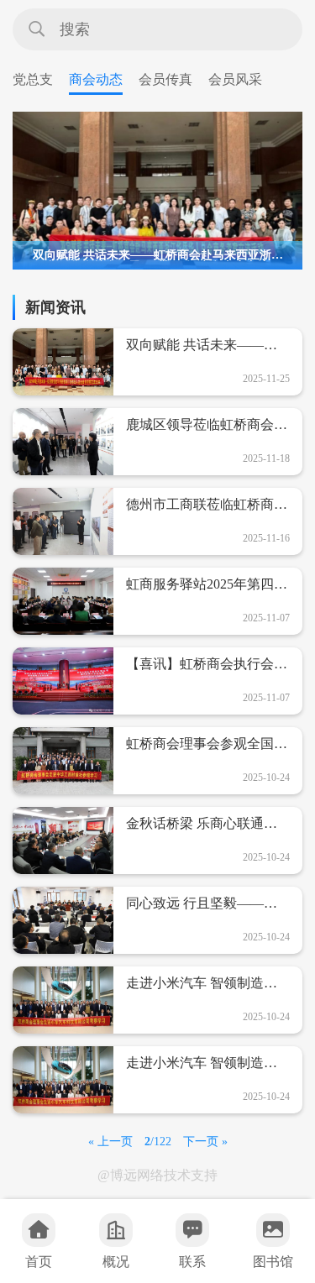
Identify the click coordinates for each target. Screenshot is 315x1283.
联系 (192, 1261)
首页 (38, 1261)
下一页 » (205, 1141)
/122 (157, 1141)
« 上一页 (110, 1141)
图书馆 (273, 1261)
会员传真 (165, 79)
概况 (115, 1261)
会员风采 (235, 79)
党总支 (33, 79)
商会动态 (96, 79)
